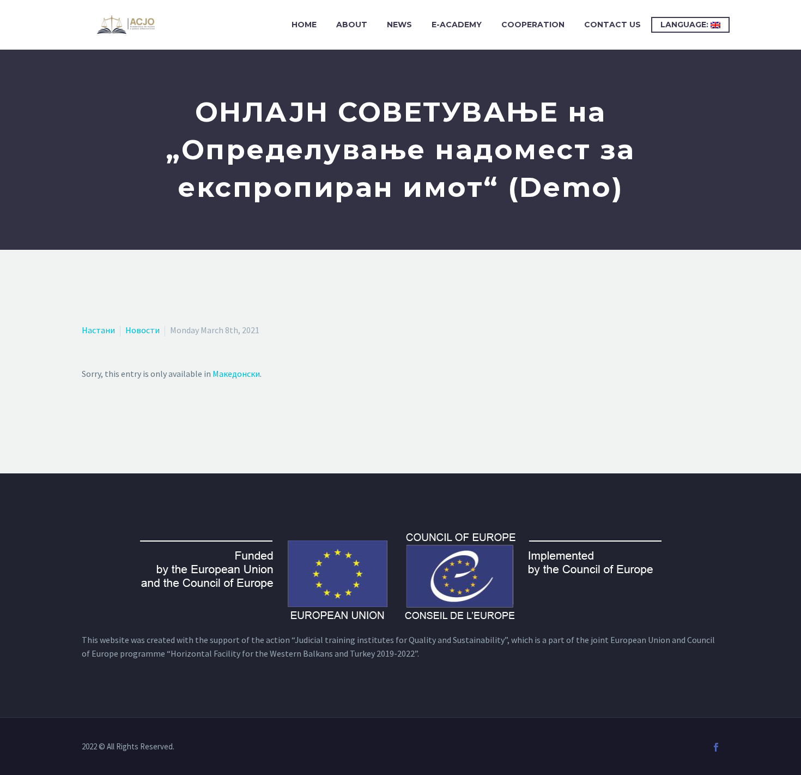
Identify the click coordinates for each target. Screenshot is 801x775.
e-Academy (457, 24)
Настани (98, 330)
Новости (142, 330)
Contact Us (612, 24)
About (351, 24)
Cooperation (533, 24)
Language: (685, 24)
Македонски (236, 373)
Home (304, 24)
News (399, 24)
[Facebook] (716, 747)
